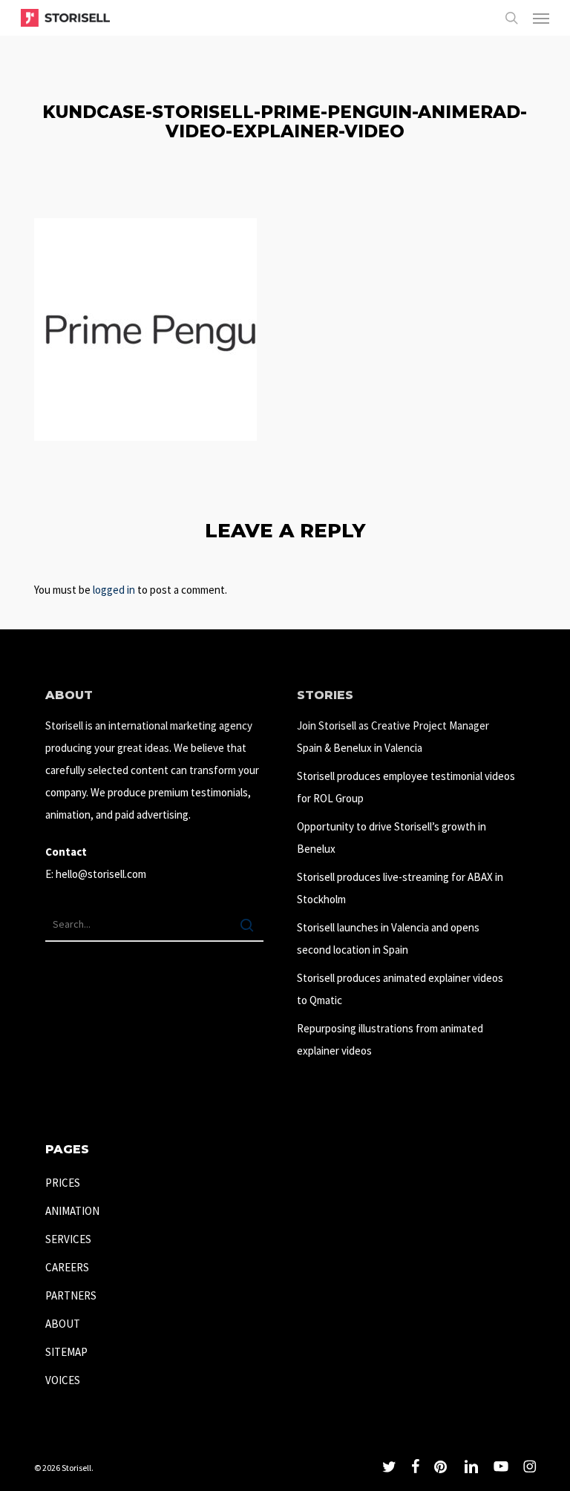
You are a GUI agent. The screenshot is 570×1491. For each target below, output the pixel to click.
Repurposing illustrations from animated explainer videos (390, 1039)
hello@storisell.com (101, 874)
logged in (114, 590)
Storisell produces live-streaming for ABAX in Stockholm (400, 888)
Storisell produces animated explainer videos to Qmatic (400, 989)
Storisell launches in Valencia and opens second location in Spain (388, 938)
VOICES (62, 1380)
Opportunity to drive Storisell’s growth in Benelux (391, 837)
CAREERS (67, 1267)
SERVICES (68, 1239)
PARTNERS (70, 1295)
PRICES (62, 1183)
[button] (541, 17)
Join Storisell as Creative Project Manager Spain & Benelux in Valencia (393, 736)
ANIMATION (72, 1211)
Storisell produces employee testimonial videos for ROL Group (406, 787)
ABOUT (62, 1324)
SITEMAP (66, 1352)
